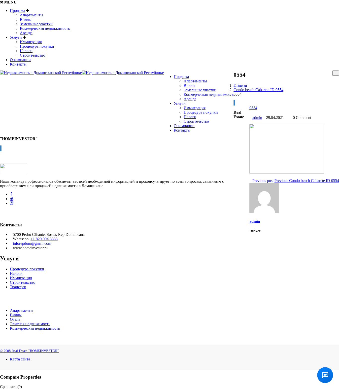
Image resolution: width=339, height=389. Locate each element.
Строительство (32, 55)
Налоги (26, 51)
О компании (20, 60)
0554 (253, 108)
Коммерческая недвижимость (45, 28)
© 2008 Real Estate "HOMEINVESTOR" (29, 351)
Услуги (16, 37)
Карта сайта (20, 359)
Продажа (17, 10)
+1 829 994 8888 (44, 239)
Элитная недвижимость (30, 324)
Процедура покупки (37, 46)
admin (257, 117)
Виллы (26, 19)
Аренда (26, 33)
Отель (15, 319)
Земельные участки (36, 24)
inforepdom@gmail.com (32, 243)
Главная (240, 85)
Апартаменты (31, 15)
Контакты (18, 64)
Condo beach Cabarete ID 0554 (258, 90)
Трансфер (18, 287)
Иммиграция (31, 42)
